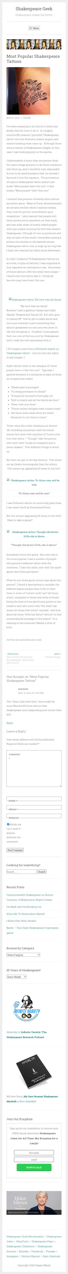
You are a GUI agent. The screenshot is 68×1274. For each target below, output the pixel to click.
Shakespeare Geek (34, 8)
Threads (50, 1251)
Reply (9, 722)
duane (27, 118)
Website (14, 818)
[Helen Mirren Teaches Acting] (34, 1203)
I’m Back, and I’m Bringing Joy (23, 906)
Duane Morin (43, 1265)
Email (13, 809)
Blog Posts (22, 1241)
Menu (35, 28)
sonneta (23, 688)
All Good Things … (53, 655)
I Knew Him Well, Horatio (21, 920)
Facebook (37, 1251)
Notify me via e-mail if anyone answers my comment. (13, 833)
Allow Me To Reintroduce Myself (25, 913)
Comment (14, 756)
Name (13, 801)
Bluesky (23, 1251)
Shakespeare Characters (20, 1246)
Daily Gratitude (51, 1256)
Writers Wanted (30, 1256)
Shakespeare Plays (42, 1241)
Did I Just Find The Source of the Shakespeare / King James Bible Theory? (20, 658)
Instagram (12, 1256)
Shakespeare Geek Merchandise (25, 1236)
